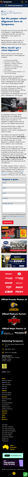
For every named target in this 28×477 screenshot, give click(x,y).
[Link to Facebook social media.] (14, 473)
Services (4, 397)
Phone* (4, 188)
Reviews (4, 419)
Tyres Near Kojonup (7, 433)
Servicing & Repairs (7, 403)
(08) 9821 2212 (10, 349)
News (4, 417)
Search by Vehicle (7, 380)
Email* (4, 193)
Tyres (3, 378)
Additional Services (7, 409)
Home (4, 11)
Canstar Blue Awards (7, 437)
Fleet (3, 415)
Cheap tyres (5, 441)
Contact (4, 413)
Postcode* (5, 198)
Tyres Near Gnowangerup (9, 431)
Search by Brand (6, 384)
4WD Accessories (6, 399)
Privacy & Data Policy (11, 469)
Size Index (4, 425)
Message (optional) (7, 203)
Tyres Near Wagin (7, 435)
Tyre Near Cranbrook (7, 427)
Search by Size (6, 382)
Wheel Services (6, 407)
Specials (4, 411)
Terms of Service (20, 216)
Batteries (4, 401)
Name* (4, 183)
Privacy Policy (10, 216)
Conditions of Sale (21, 469)
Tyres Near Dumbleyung (8, 429)
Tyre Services (5, 405)
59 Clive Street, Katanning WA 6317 (14, 345)
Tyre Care (4, 386)
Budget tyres (5, 439)
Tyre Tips (4, 388)
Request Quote (8, 222)
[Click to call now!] (22, 2)
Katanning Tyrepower (15, 5)
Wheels (4, 390)
